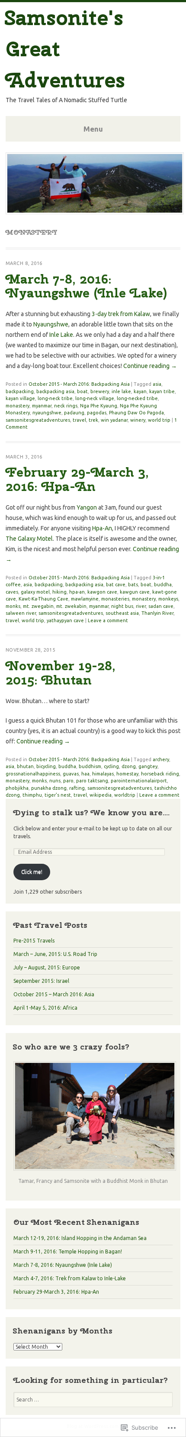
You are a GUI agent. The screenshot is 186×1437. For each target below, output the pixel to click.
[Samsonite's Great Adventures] (95, 212)
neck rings (65, 405)
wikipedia (101, 795)
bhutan (25, 766)
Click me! (31, 872)
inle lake (121, 391)
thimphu (32, 795)
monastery (17, 405)
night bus (122, 606)
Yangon (87, 507)
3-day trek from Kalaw (121, 313)
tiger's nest (58, 795)
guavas (71, 773)
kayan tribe (162, 391)
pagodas (96, 412)
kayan (140, 391)
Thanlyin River (157, 613)
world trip (159, 420)
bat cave (115, 584)
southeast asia (122, 613)
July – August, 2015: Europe (46, 967)
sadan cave (160, 606)
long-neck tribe (55, 398)
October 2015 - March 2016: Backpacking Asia (79, 384)
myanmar (41, 405)
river (141, 606)
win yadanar (114, 420)
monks (13, 606)
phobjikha (17, 788)
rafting (77, 788)
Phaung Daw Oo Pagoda (136, 412)
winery (137, 420)
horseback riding (160, 773)
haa (85, 773)
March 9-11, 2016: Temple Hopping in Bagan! (67, 1251)
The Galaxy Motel (29, 538)
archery (161, 759)
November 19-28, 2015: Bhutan (60, 672)
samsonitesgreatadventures (38, 420)
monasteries (115, 598)
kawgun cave (135, 591)
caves (12, 591)
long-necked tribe (137, 398)
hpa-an (77, 591)
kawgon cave (102, 591)
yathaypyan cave (65, 620)
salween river (21, 613)
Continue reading (150, 365)
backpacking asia (55, 391)
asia (157, 384)
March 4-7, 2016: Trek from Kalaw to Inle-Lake (69, 1278)
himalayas (103, 773)
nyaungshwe (46, 412)
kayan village (20, 398)
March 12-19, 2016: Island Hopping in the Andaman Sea (80, 1238)
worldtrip (124, 795)
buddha (163, 584)
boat (82, 391)
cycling (111, 766)
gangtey (147, 766)
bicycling (46, 766)
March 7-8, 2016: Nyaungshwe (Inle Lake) (86, 286)
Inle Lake (61, 334)
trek (93, 420)
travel (79, 420)
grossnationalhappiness (33, 773)
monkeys (168, 598)
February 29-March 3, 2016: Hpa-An (77, 479)
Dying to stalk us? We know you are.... (91, 812)
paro (68, 780)
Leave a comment (108, 620)
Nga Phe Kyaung (98, 405)
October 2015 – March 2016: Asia (53, 994)
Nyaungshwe (50, 324)
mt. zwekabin (71, 606)
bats (133, 584)
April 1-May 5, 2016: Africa (45, 1008)
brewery (99, 391)
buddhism (90, 766)
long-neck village (94, 398)
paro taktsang (92, 780)
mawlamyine (85, 598)
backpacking (20, 391)
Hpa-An (102, 528)
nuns (55, 780)
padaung (74, 412)
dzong (129, 766)
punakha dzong (49, 788)
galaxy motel (35, 591)
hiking (59, 591)
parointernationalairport (139, 780)
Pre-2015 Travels (34, 940)
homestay (127, 773)
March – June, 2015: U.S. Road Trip (55, 954)
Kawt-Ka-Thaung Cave (43, 598)
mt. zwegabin (38, 606)
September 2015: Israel (41, 981)
